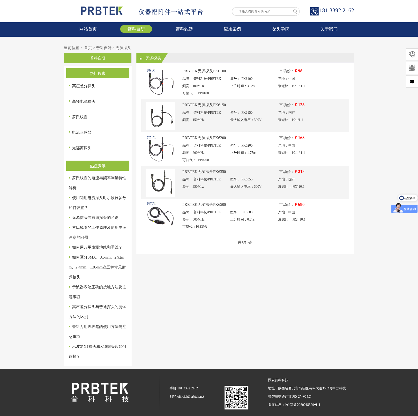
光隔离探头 (81, 148)
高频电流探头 (83, 101)
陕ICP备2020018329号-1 (302, 405)
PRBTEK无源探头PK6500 (204, 204)
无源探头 (123, 48)
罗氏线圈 (80, 117)
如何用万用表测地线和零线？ (97, 247)
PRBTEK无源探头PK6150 (204, 105)
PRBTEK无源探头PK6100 (204, 71)
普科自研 (136, 29)
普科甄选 (184, 29)
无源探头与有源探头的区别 (95, 217)
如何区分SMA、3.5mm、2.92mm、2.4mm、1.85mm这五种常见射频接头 (97, 267)
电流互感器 (81, 132)
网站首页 (88, 29)
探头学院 (280, 29)
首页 (88, 48)
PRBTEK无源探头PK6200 (204, 138)
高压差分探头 (83, 86)
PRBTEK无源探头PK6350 (204, 172)
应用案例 (232, 29)
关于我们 (329, 29)
